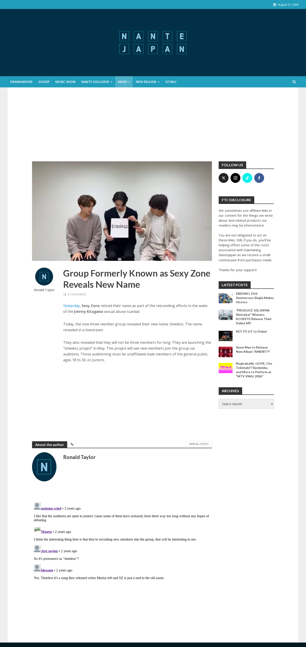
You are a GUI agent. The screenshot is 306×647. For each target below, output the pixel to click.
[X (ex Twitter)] (223, 178)
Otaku (170, 82)
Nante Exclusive (95, 82)
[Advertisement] (153, 127)
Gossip (44, 82)
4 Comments (76, 294)
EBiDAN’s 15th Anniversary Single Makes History (255, 298)
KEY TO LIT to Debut (251, 331)
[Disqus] (122, 557)
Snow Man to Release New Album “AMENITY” (253, 349)
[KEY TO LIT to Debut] (226, 335)
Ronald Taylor (44, 290)
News (122, 82)
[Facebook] (259, 178)
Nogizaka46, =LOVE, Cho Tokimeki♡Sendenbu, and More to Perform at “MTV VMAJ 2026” (254, 369)
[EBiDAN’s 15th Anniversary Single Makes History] (226, 297)
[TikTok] (247, 178)
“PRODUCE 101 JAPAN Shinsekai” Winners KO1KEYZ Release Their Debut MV (254, 316)
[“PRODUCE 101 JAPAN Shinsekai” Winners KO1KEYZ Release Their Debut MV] (226, 314)
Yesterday (71, 305)
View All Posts (198, 444)
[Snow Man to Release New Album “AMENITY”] (226, 351)
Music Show (65, 82)
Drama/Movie (21, 82)
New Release (146, 82)
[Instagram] (235, 178)
